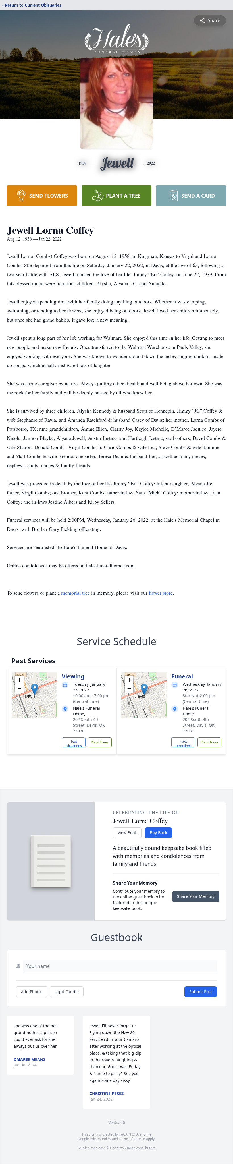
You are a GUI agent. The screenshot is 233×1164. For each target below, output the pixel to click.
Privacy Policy (100, 1138)
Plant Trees (100, 742)
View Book (127, 832)
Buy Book (158, 832)
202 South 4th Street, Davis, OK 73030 (89, 725)
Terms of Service (132, 1138)
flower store (161, 592)
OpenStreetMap (122, 1148)
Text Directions (74, 743)
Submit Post (200, 991)
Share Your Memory (196, 896)
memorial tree (75, 592)
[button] (34, 689)
